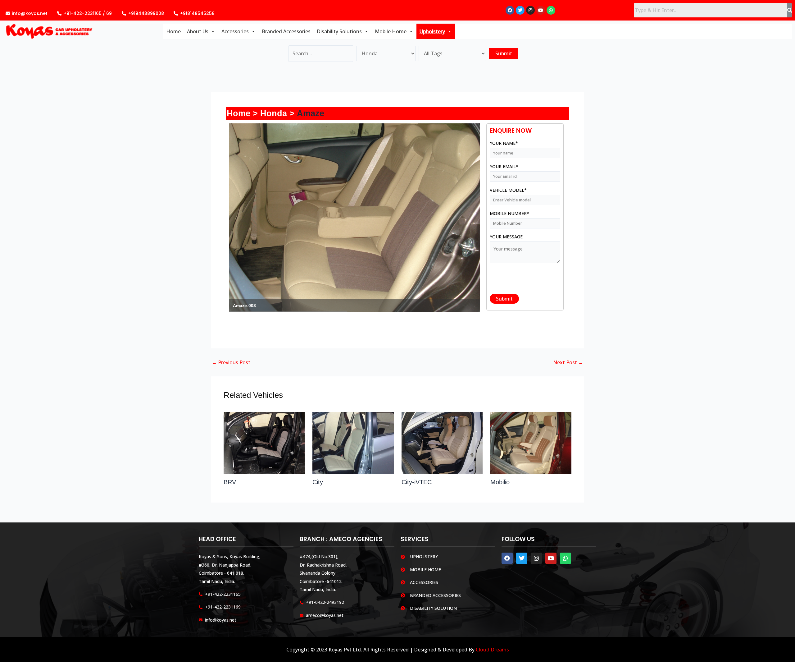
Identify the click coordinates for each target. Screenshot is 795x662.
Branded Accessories (286, 31)
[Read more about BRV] (264, 442)
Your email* (504, 166)
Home (173, 31)
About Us (197, 31)
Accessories (235, 31)
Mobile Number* (509, 213)
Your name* (504, 143)
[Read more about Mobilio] (530, 442)
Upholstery (432, 31)
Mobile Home (391, 31)
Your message (506, 237)
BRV (230, 482)
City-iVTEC (417, 482)
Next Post (568, 362)
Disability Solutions (339, 31)
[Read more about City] (352, 442)
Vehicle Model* (508, 190)
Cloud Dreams (492, 649)
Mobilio (500, 482)
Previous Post (231, 362)
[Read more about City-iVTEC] (442, 442)
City (317, 482)
